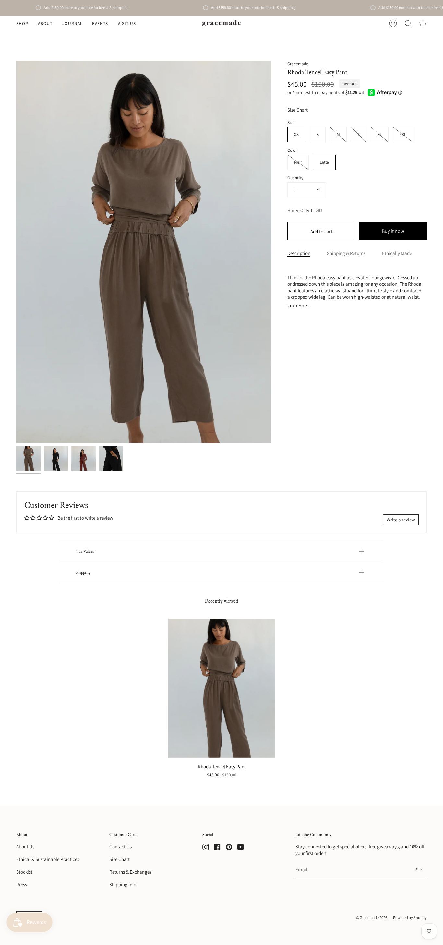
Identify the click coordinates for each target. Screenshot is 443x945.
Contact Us (120, 846)
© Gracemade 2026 (371, 917)
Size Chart (297, 109)
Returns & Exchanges (130, 871)
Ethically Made (397, 253)
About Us (25, 846)
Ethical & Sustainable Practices (47, 859)
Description (298, 253)
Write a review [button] (401, 519)
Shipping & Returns (346, 253)
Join (418, 869)
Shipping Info (122, 884)
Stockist (24, 871)
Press (21, 884)
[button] (22, 23)
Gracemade (297, 63)
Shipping (83, 572)
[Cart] (422, 23)
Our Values (85, 551)
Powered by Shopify (410, 917)
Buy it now (393, 231)
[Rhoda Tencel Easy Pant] (28, 458)
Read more (298, 306)
